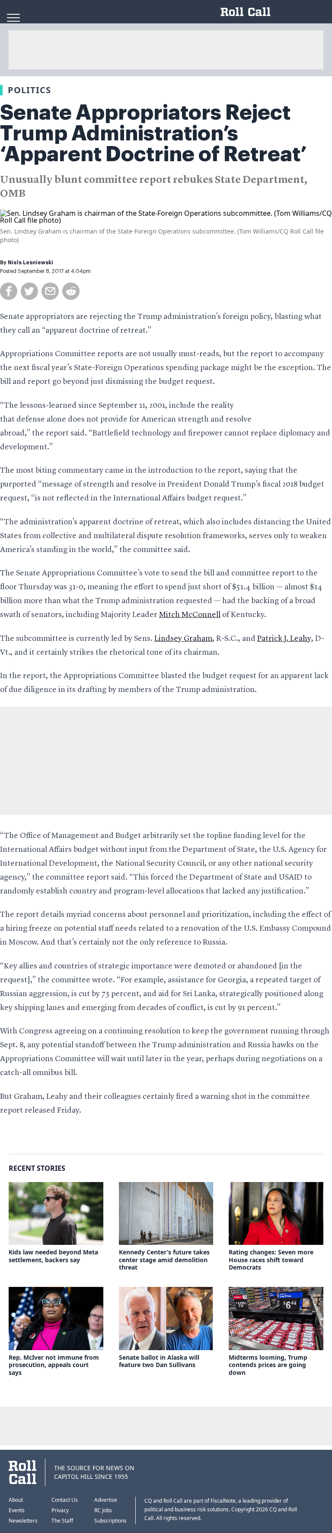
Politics (29, 90)
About (16, 1500)
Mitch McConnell (189, 615)
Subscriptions (110, 1520)
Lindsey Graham (183, 639)
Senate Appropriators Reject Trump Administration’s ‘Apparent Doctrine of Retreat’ (153, 133)
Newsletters (23, 1520)
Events (17, 1510)
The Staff (62, 1520)
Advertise (105, 1500)
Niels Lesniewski (30, 262)
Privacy (60, 1510)
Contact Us (64, 1500)
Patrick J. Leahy (284, 639)
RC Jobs (103, 1510)
